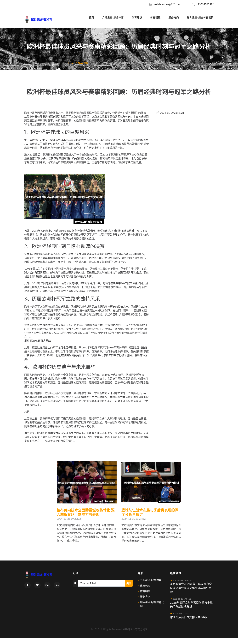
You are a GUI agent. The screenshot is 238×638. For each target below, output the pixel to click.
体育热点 (83, 62)
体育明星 (145, 591)
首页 (70, 62)
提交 (128, 583)
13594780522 (206, 4)
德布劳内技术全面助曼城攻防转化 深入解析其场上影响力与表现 (86, 512)
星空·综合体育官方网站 (134, 629)
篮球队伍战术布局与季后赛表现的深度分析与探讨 (149, 512)
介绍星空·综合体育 (150, 580)
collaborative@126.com (167, 4)
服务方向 (145, 596)
